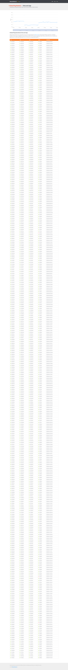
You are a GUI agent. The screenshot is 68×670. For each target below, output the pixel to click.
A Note (52, 1)
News (57, 1)
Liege (38, 34)
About (55, 1)
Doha (35, 34)
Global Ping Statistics (15, 5)
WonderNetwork (13, 1)
